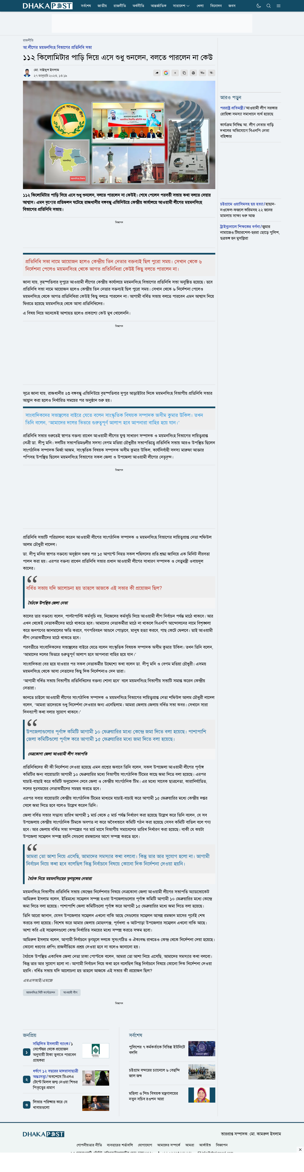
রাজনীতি (120, 6)
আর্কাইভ (205, 1145)
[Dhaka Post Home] (43, 1134)
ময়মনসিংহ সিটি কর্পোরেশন (40, 992)
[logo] (48, 5)
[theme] (258, 5)
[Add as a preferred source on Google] (166, 73)
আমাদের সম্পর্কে (168, 1145)
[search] (269, 6)
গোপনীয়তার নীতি (89, 1145)
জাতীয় (102, 6)
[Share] (157, 73)
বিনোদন (216, 6)
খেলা (200, 6)
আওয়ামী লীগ (70, 992)
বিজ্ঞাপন (222, 1145)
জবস (232, 6)
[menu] (277, 6)
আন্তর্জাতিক (158, 6)
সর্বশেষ (86, 6)
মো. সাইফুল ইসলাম (46, 70)
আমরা (189, 1145)
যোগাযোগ (145, 1145)
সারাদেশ (179, 6)
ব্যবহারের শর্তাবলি (120, 1145)
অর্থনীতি (138, 6)
